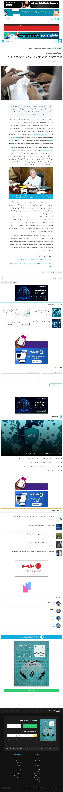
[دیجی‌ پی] (31, 4)
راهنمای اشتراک (18, 773)
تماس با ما (19, 771)
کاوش (38, 762)
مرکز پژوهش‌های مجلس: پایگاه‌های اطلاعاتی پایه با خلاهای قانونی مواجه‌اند (41, 323)
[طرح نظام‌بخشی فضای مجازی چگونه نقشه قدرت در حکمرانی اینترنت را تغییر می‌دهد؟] (26, 317)
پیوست (59, 48)
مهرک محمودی (51, 602)
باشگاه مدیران (37, 773)
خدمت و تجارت (37, 775)
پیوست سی (18, 760)
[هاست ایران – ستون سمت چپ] (31, 293)
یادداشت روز (37, 760)
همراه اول (44, 272)
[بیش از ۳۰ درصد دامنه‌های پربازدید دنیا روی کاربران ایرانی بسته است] (56, 317)
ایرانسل (59, 272)
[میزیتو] (31, 568)
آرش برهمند (52, 610)
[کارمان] (31, 586)
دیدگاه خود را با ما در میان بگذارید (33, 372)
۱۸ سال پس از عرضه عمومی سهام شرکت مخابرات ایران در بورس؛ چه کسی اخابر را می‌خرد (33, 551)
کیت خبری (19, 777)
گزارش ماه (38, 771)
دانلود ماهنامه (30, 726)
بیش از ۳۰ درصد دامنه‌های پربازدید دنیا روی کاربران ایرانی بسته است (42, 312)
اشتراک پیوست (31, 690)
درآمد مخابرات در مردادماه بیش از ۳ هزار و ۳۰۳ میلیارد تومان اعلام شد (43, 463)
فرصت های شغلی (17, 775)
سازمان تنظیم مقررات (52, 272)
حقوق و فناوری (37, 777)
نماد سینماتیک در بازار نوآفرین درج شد (51, 471)
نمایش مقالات (14, 726)
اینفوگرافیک (18, 762)
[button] (61, 18)
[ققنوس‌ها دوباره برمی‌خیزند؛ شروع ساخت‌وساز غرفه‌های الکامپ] (26, 329)
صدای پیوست (18, 758)
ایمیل (61, 378)
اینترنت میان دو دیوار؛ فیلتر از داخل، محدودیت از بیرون (41, 543)
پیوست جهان (37, 781)
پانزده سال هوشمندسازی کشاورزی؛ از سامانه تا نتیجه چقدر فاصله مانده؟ (37, 534)
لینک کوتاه (6, 282)
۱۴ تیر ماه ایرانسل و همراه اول (37, 120)
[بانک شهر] (31, 27)
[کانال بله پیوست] (31, 12)
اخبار (55, 41)
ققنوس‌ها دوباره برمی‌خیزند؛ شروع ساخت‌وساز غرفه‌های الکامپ (12, 324)
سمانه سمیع (52, 617)
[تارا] (31, 340)
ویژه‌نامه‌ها (19, 769)
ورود (13, 19)
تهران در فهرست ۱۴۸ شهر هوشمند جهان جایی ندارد (41, 525)
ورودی (38, 769)
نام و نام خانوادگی (58, 372)
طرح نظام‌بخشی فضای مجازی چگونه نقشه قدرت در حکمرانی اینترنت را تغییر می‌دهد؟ (11, 312)
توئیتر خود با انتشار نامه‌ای (40, 134)
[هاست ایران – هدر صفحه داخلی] (31, 35)
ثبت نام (6, 19)
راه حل (38, 779)
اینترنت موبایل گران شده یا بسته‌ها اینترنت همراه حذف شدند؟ (33, 260)
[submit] (35, 736)
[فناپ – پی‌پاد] (31, 356)
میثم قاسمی (52, 624)
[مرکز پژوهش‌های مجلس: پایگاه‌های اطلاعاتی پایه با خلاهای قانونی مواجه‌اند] (56, 328)
